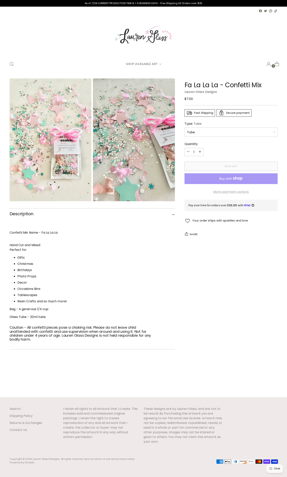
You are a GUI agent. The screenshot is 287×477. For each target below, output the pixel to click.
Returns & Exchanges (26, 423)
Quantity (191, 143)
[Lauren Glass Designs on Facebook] (260, 11)
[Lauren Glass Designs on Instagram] (270, 11)
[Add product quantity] (188, 152)
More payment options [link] (231, 191)
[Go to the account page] (267, 64)
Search (15, 409)
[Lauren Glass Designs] (143, 35)
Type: (193, 123)
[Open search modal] (12, 64)
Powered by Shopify (22, 462)
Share (194, 234)
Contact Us (18, 430)
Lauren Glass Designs (200, 91)
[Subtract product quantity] (199, 152)
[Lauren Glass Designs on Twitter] (265, 11)
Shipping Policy (21, 416)
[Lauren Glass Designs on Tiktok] (275, 11)
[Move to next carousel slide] (274, 383)
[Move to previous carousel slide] (265, 383)
